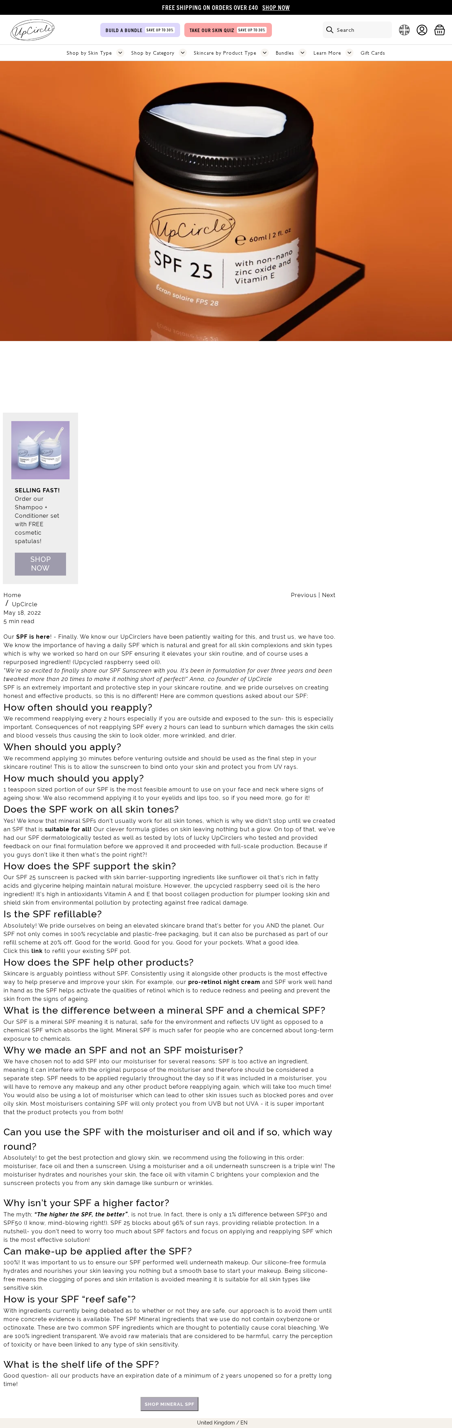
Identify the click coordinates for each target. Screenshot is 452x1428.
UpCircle (24, 604)
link (37, 951)
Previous (305, 595)
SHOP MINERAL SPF (169, 1404)
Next (328, 595)
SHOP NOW (276, 7)
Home (12, 595)
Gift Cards (373, 52)
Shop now (40, 563)
